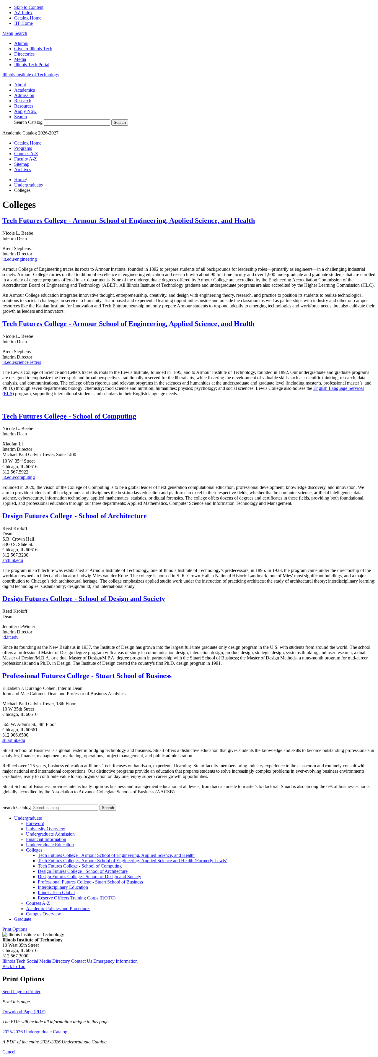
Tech (9, 324)
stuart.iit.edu (13, 740)
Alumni (21, 43)
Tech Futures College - (37, 220)
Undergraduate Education (50, 844)
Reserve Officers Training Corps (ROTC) (76, 897)
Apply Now (25, 111)
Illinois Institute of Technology (30, 74)
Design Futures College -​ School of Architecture (83, 871)
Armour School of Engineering (119, 220)
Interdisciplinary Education (63, 887)
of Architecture (123, 516)
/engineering (25, 259)
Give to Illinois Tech (33, 48)
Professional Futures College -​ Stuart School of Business (90, 881)
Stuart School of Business (133, 676)
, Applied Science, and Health (210, 220)
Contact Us (81, 961)
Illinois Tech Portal (31, 64)
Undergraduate (28, 184)
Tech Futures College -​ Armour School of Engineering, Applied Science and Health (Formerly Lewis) (132, 860)
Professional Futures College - (48, 676)
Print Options (14, 929)
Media (20, 59)
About (20, 84)
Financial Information (46, 839)
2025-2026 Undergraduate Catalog (34, 1031)
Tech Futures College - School (47, 416)
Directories (24, 53)
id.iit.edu (10, 637)
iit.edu (8, 259)
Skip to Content (28, 7)
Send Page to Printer (21, 991)
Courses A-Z (26, 153)
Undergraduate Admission (50, 833)
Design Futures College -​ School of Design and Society (89, 876)
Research (22, 100)
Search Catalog (28, 122)
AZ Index (23, 12)
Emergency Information (115, 961)
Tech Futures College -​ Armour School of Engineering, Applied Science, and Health (116, 855)
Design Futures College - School (50, 516)
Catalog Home (27, 17)
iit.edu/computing (18, 477)
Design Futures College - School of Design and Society (83, 598)
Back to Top (13, 966)
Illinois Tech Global (56, 892)
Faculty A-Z (25, 158)
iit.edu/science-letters (21, 362)
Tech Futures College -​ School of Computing (80, 865)
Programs (23, 148)
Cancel (8, 1051)
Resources (23, 105)
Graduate (22, 919)
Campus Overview (43, 913)
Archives (22, 169)
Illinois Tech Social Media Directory (36, 961)
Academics (24, 90)
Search (20, 116)
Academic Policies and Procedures (58, 908)
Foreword (35, 823)
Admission (24, 95)
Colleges (34, 849)
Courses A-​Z (38, 903)
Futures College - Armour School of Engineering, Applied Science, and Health (136, 324)
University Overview (45, 828)
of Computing (114, 416)
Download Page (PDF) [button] (23, 1011)
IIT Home (23, 23)
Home (20, 179)
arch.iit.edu (12, 560)
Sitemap (21, 164)
